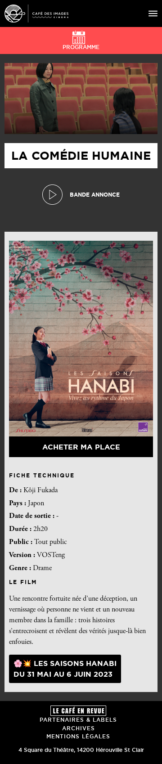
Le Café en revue (78, 711)
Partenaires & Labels (78, 720)
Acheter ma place (81, 447)
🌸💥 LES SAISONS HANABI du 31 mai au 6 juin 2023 (65, 668)
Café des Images (36, 13)
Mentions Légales (78, 736)
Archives (78, 728)
